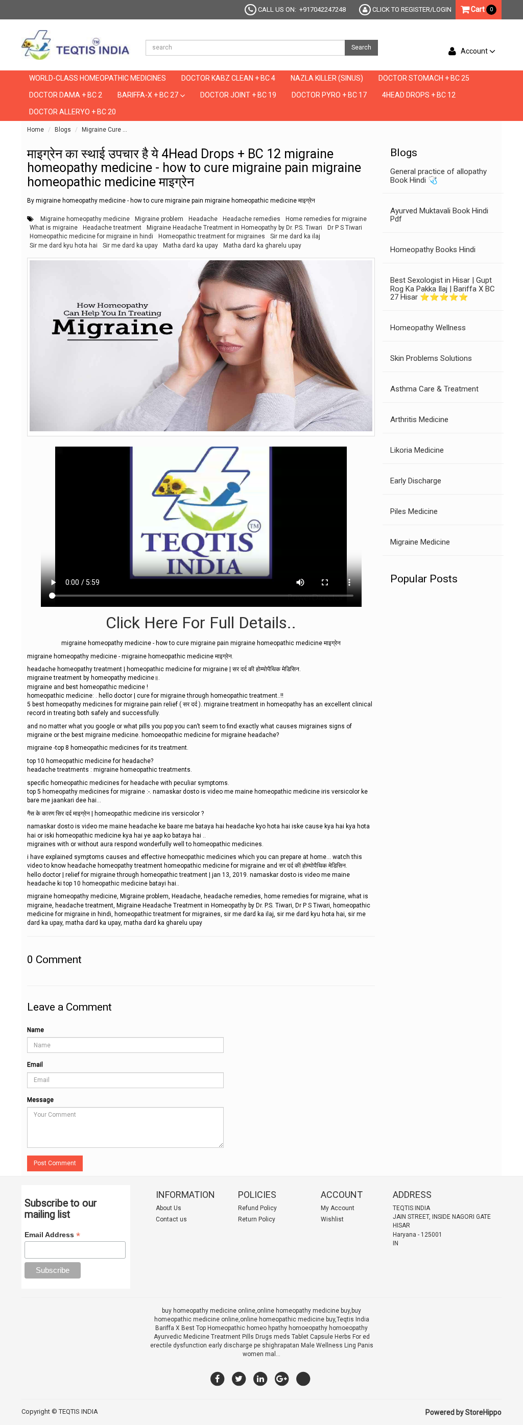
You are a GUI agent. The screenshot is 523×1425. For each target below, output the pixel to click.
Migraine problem (159, 219)
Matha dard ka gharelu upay (262, 245)
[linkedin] (260, 1378)
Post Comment (55, 1163)
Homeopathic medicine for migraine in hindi (91, 236)
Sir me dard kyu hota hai (64, 245)
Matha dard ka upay (190, 245)
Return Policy (256, 1219)
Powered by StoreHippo (463, 1412)
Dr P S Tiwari (344, 227)
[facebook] (217, 1378)
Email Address (52, 1235)
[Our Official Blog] (303, 1378)
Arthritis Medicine (419, 419)
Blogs (63, 129)
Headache (203, 219)
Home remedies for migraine (326, 219)
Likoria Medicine (417, 450)
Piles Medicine (414, 511)
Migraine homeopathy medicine (85, 219)
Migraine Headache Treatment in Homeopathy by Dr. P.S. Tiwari (234, 227)
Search (361, 47)
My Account (337, 1208)
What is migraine (54, 227)
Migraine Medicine (420, 542)
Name (35, 1030)
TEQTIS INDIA (78, 1411)
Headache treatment (112, 227)
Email (35, 1064)
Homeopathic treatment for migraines (211, 236)
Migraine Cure (101, 129)
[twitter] (239, 1378)
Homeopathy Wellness (428, 327)
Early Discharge (415, 480)
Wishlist (332, 1219)
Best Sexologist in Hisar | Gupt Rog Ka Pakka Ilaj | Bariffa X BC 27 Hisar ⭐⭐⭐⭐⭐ (442, 289)
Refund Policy (257, 1208)
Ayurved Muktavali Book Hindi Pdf (439, 215)
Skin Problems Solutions (431, 358)
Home (35, 129)
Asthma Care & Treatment (434, 389)
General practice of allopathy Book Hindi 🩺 (438, 176)
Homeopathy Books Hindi (433, 249)
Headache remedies (251, 219)
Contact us (171, 1219)
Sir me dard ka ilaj (295, 236)
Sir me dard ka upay (130, 245)
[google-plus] (282, 1378)
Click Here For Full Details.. (201, 622)
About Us (168, 1208)
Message (40, 1099)
